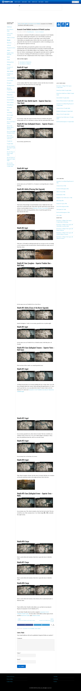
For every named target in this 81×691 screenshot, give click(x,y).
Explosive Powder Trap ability (40, 208)
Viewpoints (9, 107)
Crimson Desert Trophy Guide (63, 108)
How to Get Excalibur (9, 118)
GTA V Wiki (59, 215)
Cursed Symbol (10, 99)
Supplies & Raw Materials (10, 53)
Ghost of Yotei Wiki (61, 191)
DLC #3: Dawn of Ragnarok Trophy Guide (11, 159)
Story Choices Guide (10, 30)
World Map (9, 112)
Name (19, 653)
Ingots (8, 57)
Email (19, 659)
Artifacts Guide (36, 615)
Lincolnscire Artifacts (25, 63)
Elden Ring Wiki (60, 200)
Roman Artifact (10, 97)
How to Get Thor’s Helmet (11, 122)
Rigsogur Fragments (9, 88)
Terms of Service (10, 676)
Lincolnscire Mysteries (25, 62)
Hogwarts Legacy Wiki (62, 203)
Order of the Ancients (10, 34)
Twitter (55, 681)
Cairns (8, 59)
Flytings (9, 64)
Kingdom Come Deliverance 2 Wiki (64, 197)
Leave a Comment (39, 31)
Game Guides (38, 628)
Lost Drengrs (10, 80)
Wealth (8, 40)
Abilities (8, 50)
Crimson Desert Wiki (61, 185)
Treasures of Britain (10, 68)
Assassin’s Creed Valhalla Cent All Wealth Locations (26, 619)
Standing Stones (10, 85)
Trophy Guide (10, 143)
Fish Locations (10, 102)
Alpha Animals (10, 71)
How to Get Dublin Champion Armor (11, 132)
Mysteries (9, 42)
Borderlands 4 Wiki (61, 194)
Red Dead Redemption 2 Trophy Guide (65, 121)
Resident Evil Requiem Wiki (63, 188)
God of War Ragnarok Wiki (62, 206)
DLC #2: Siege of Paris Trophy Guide (11, 153)
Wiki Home (9, 26)
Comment (19, 638)
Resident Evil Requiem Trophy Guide (65, 111)
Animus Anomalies (11, 77)
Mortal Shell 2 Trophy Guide (63, 97)
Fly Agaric (9, 83)
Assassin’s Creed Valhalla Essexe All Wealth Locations (46, 620)
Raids (8, 110)
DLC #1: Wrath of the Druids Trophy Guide (11, 148)
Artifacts (9, 45)
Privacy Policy (10, 679)
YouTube (56, 676)
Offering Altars (10, 62)
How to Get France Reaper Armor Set (10, 137)
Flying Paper (10, 94)
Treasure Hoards (11, 92)
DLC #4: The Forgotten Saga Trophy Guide (10, 164)
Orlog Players (10, 104)
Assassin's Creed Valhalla (28, 628)
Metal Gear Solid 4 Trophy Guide (64, 90)
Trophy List (9, 141)
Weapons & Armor (11, 47)
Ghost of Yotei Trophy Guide (63, 114)
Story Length (10, 115)
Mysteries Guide (25, 615)
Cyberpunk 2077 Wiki (61, 209)
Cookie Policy (10, 681)
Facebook (56, 679)
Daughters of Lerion (10, 74)
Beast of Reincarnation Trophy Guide (65, 100)
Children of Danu (11, 37)
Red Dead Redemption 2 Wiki (63, 212)
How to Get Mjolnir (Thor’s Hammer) (10, 127)
